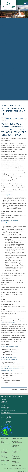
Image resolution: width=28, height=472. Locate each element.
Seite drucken (14, 389)
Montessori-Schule (6, 88)
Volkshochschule (5, 91)
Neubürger (4, 56)
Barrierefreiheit (10, 470)
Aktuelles (3, 29)
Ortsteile (3, 22)
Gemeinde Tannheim (6, 19)
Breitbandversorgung (6, 99)
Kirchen (3, 71)
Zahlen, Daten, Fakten (6, 25)
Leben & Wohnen (5, 66)
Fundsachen (4, 43)
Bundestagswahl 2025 (6, 63)
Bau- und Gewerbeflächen (7, 96)
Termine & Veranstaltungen (8, 68)
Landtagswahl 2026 (6, 65)
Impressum (25, 468)
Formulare (3, 42)
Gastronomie (4, 76)
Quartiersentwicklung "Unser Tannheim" (11, 79)
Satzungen (4, 48)
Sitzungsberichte (5, 53)
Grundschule (4, 86)
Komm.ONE (25, 471)
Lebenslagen (4, 38)
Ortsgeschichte (5, 20)
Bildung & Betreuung (6, 83)
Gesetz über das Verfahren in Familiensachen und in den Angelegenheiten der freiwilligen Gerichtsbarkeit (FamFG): (13, 368)
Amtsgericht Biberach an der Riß (9, 220)
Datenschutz (19, 468)
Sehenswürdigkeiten (6, 74)
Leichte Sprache (17, 470)
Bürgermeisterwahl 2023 (7, 60)
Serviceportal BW (5, 35)
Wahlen (3, 58)
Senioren (3, 89)
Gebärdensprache (23, 470)
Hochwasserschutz (6, 97)
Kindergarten (4, 84)
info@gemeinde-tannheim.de (9, 410)
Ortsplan (3, 24)
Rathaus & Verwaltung (7, 27)
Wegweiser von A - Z (6, 33)
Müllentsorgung (5, 45)
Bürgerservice (4, 30)
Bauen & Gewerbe (5, 92)
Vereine (3, 70)
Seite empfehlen (23, 389)
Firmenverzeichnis (5, 94)
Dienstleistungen (5, 37)
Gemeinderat (4, 51)
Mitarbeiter (4, 32)
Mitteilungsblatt (5, 55)
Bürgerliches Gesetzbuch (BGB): (9, 346)
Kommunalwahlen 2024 (7, 61)
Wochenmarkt (4, 81)
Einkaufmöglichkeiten (6, 78)
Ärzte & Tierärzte (5, 73)
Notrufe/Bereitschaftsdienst (8, 47)
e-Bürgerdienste (5, 40)
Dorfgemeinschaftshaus (7, 50)
